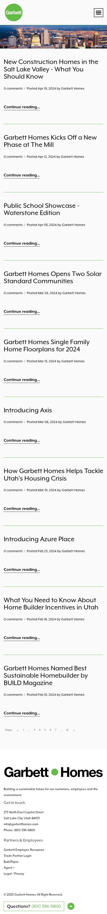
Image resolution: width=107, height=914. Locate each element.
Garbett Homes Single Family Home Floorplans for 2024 (47, 345)
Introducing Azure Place (39, 539)
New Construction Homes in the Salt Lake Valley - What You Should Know (51, 69)
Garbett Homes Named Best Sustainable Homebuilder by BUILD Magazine (46, 675)
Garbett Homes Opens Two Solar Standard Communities (53, 277)
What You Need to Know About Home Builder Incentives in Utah (51, 603)
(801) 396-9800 (24, 830)
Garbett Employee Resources (24, 850)
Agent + (9, 867)
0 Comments (13, 88)
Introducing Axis (28, 410)
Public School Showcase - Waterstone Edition (41, 209)
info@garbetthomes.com (21, 824)
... (29, 730)
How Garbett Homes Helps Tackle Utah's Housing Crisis (53, 474)
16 (67, 730)
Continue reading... (22, 107)
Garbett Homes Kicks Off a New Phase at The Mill (50, 141)
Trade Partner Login (17, 856)
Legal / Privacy (14, 873)
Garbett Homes (25, 894)
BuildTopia (11, 861)
